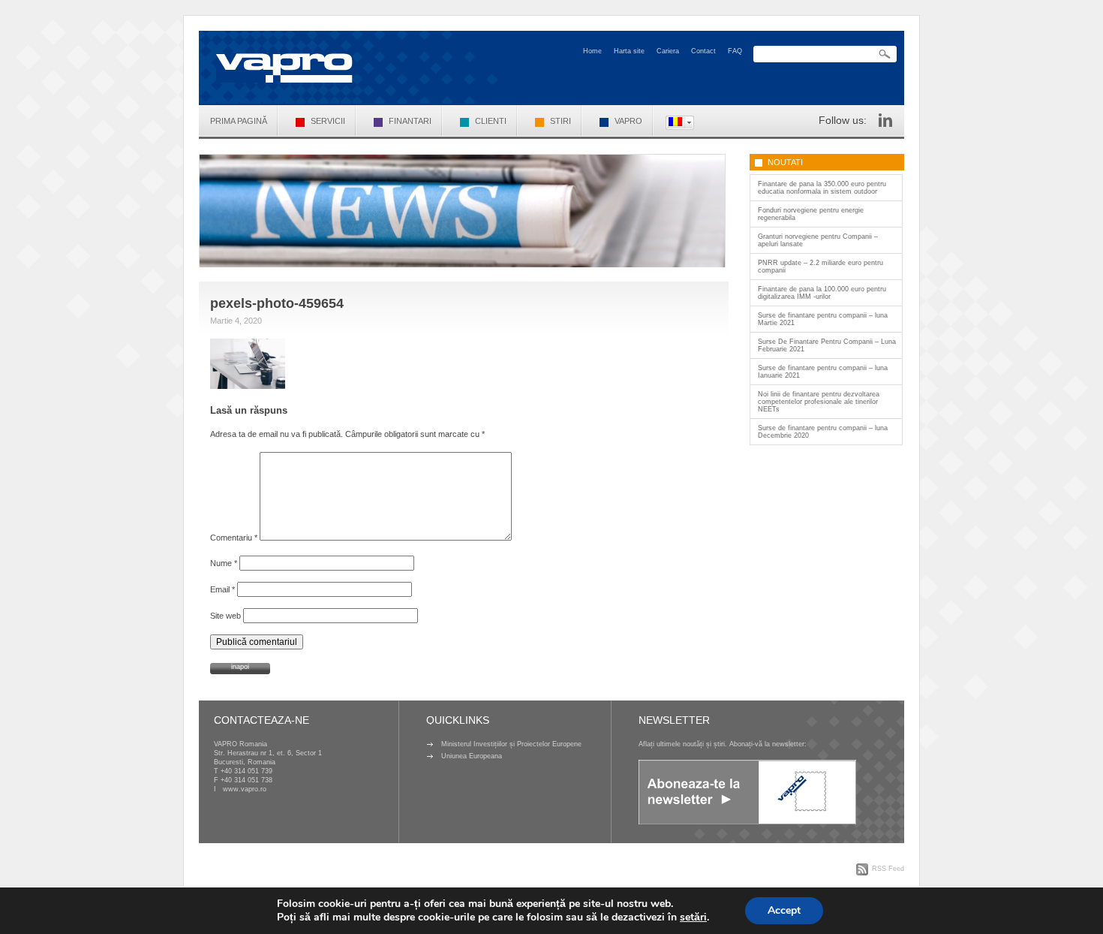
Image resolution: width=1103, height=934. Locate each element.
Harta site (629, 51)
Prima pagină (238, 120)
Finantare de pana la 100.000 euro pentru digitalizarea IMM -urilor (822, 292)
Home (592, 51)
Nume (223, 563)
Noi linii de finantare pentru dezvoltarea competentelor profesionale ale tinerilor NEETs (818, 401)
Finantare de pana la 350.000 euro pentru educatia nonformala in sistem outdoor (822, 187)
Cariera (668, 51)
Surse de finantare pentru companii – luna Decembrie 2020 (823, 431)
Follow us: (843, 120)
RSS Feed (888, 868)
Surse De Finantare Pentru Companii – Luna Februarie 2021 (827, 345)
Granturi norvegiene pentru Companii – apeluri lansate (818, 240)
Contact (703, 51)
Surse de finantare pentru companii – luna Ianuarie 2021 (823, 371)
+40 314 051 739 (246, 771)
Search (885, 54)
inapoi (240, 666)
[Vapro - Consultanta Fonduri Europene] (284, 68)
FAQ (735, 51)
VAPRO (628, 120)
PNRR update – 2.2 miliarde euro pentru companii (820, 266)
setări (693, 917)
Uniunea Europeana (471, 756)
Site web (225, 615)
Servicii (328, 120)
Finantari (410, 120)
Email (222, 589)
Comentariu (233, 537)
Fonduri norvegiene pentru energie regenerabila (811, 213)
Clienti (490, 120)
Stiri (560, 120)
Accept (784, 910)
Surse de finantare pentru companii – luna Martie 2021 (823, 319)
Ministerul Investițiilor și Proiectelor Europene (511, 744)
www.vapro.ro (244, 789)
